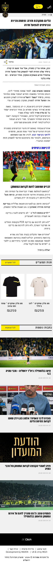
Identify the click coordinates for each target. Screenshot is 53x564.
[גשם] (27, 539)
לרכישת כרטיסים (41, 148)
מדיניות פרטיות (28, 549)
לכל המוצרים (10, 263)
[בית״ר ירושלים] (5, 9)
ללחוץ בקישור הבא (41, 135)
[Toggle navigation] (49, 6)
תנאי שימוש (41, 549)
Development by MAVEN (17, 552)
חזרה (44, 15)
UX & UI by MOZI (39, 552)
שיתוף (11, 62)
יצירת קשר (14, 549)
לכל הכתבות (10, 328)
